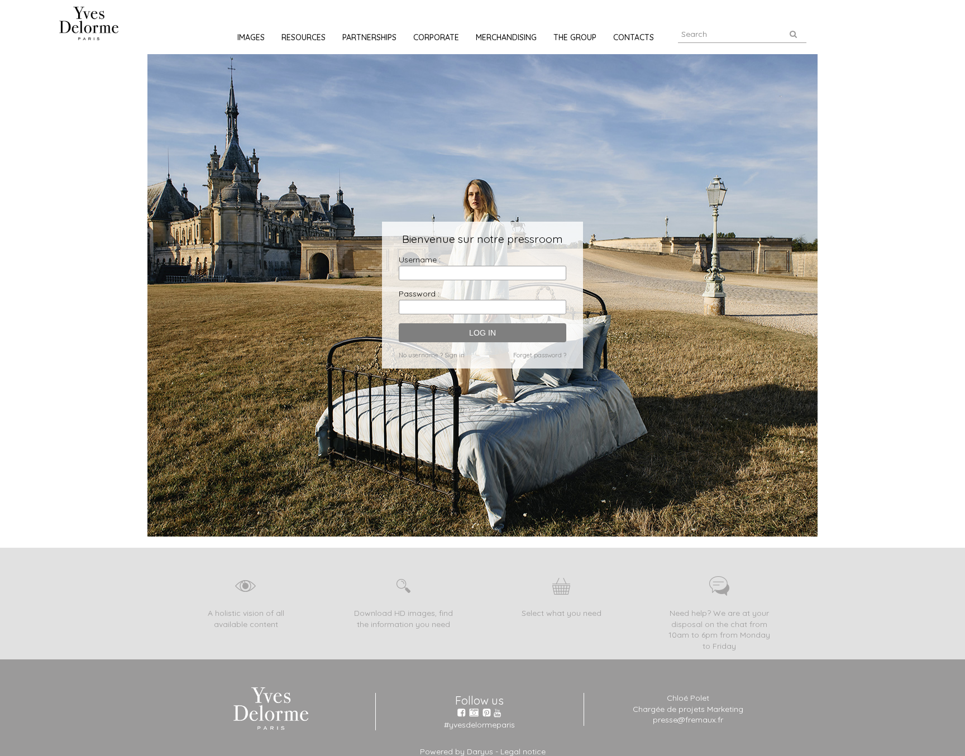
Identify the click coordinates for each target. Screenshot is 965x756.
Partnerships (369, 37)
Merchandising (506, 37)
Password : (419, 294)
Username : (420, 260)
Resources (303, 37)
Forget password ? (539, 355)
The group (574, 37)
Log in (482, 332)
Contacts (633, 37)
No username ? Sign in (432, 355)
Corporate (436, 37)
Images (251, 37)
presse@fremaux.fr (688, 720)
